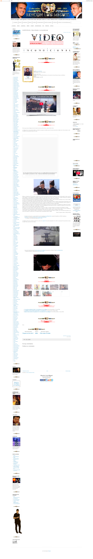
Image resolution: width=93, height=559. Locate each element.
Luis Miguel (16, 383)
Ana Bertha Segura (16, 98)
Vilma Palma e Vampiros (15, 352)
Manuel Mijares (15, 269)
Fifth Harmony (15, 178)
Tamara (14, 340)
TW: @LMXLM (15, 498)
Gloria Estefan (15, 189)
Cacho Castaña (15, 122)
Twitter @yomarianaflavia (16, 458)
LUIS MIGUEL (15, 22)
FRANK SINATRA (16, 184)
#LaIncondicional (37, 250)
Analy (14, 103)
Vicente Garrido (15, 349)
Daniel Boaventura (16, 156)
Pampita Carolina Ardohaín (16, 305)
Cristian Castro (15, 155)
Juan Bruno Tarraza (16, 224)
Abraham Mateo (15, 77)
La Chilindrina (15, 246)
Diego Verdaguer (15, 163)
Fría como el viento (45, 333)
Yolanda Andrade (15, 357)
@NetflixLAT (26, 217)
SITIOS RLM (55, 22)
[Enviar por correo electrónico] (25, 339)
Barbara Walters (15, 115)
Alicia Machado (15, 94)
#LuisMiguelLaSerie (48, 216)
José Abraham (15, 216)
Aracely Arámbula (16, 110)
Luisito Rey (15, 264)
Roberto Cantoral (15, 321)
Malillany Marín (15, 267)
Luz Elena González (16, 265)
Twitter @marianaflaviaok (16, 456)
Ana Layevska (15, 101)
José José (14, 221)
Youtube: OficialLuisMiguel (15, 502)
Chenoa (14, 152)
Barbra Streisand (15, 116)
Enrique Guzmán (15, 172)
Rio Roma (14, 320)
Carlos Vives (15, 135)
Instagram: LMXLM (16, 500)
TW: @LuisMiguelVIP (16, 503)
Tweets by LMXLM (75, 164)
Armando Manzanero (16, 112)
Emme (14, 169)
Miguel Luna (15, 287)
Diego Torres (15, 162)
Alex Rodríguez (15, 90)
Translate (76, 126)
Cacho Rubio (15, 123)
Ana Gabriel (15, 99)
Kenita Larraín (15, 243)
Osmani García (15, 301)
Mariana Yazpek (15, 275)
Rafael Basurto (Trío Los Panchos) (16, 312)
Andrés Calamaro (16, 104)
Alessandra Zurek (16, 89)
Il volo (14, 196)
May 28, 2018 (40, 218)
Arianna (14, 111)
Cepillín (14, 142)
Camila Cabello (15, 124)
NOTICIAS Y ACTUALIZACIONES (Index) (64, 22)
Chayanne (14, 151)
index (36, 333)
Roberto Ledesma (16, 322)
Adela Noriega (15, 79)
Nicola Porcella (15, 295)
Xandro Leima (15, 353)
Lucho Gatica (15, 257)
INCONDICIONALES (40, 22)
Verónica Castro (15, 344)
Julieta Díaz (15, 235)
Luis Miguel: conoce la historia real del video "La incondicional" (35, 310)
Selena (14, 333)
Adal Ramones (15, 78)
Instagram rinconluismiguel (15, 461)
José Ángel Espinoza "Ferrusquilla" (16, 218)
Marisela (14, 277)
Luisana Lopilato (15, 263)
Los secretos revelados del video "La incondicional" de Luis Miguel (36, 309)
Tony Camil (15, 343)
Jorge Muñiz (15, 213)
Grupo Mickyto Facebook (15, 463)
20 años (28, 76)
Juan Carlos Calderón (16, 227)
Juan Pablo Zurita (16, 232)
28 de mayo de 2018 (41, 251)
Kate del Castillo (15, 242)
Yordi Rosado (15, 358)
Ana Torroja (15, 102)
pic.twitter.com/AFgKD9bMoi (42, 217)
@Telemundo (35, 217)
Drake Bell (14, 164)
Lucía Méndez (15, 258)
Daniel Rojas (15, 157)
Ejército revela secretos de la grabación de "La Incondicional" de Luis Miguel (37, 311)
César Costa (15, 144)
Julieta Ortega (15, 236)
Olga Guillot (15, 300)
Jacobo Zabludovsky (16, 203)
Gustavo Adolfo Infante (16, 194)
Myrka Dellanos (15, 291)
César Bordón (15, 143)
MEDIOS (30, 22)
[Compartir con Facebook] (28, 339)
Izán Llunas (15, 201)
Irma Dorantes (15, 197)
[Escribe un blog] (26, 339)
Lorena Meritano (15, 253)
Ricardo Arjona (15, 318)
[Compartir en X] (27, 339)
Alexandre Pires (15, 93)
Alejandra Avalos (15, 82)
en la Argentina (16, 385)
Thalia (14, 342)
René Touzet (15, 316)
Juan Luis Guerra (15, 231)
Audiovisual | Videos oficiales (67, 32)
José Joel (14, 220)
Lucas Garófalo (15, 254)
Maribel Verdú (15, 276)
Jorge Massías (15, 212)
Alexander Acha (15, 92)
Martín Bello (15, 280)
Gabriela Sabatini (16, 185)
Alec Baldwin (15, 81)
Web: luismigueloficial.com (16, 497)
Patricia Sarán (15, 306)
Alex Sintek (15, 91)
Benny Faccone (15, 120)
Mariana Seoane (15, 274)
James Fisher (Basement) (15, 207)
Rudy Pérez (15, 328)
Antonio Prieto (15, 109)
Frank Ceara (15, 183)
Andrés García (15, 105)
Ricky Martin (15, 319)
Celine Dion (15, 141)
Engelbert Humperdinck (15, 170)
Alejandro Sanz (15, 88)
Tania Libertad (15, 341)
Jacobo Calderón (15, 202)
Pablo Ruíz (15, 302)
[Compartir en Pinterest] (30, 339)
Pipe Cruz (14, 309)
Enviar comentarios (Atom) (30, 372)
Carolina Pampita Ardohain (16, 139)
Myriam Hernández (16, 290)
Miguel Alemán (15, 286)
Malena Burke (15, 266)
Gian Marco (15, 187)
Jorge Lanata (15, 211)
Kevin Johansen (15, 245)
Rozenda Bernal (15, 327)
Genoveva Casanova (16, 186)
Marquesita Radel (16, 279)
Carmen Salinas (15, 137)
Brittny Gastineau (15, 121)
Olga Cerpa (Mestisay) (16, 299)
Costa (14, 154)
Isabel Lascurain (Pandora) (15, 199)
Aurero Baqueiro (15, 114)
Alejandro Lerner (15, 87)
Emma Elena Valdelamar (15, 167)
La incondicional (39, 71)
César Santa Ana (15, 147)
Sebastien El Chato (16, 332)
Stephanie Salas (15, 338)
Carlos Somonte (15, 134)
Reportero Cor (15, 317)
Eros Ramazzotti (15, 174)
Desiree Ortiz (15, 158)
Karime (14, 241)
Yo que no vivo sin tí (28, 333)
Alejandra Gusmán (16, 83)
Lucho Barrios (15, 256)
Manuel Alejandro (16, 268)
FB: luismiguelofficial (16, 499)
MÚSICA (20, 22)
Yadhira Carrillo (15, 354)
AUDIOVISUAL (25, 22)
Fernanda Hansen (16, 176)
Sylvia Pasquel (15, 339)
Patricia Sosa (15, 307)
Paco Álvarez (15, 303)
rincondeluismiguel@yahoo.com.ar (16, 470)
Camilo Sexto (15, 125)
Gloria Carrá (15, 188)
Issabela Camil (15, 200)
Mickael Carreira (15, 285)
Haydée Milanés (15, 195)
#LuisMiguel (43, 250)
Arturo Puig (15, 113)
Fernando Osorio (15, 177)
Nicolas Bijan (15, 296)
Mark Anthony (15, 278)
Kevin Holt (14, 244)
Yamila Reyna (15, 355)
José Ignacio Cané (16, 219)
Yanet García (15, 356)
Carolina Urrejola (15, 140)
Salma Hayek (15, 330)
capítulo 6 (44, 220)
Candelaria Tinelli (16, 126)
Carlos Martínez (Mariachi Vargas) (16, 131)
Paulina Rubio (15, 308)
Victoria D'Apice (15, 350)
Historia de (16, 382)
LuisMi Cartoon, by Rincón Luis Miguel (16, 466)
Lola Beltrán (15, 252)
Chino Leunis (15, 153)
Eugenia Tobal (15, 175)
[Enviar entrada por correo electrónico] (24, 339)
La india (14, 247)
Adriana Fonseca (15, 80)
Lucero (14, 255)
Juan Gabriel (15, 230)
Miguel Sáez (15, 288)
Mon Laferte (15, 289)
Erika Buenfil (15, 173)
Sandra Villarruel (15, 331)
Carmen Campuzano (16, 136)
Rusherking (15, 329)
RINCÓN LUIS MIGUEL (48, 22)
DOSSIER (34, 22)
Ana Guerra (15, 100)
